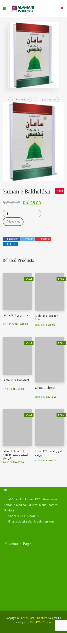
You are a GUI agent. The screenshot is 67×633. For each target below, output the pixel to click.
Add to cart (13, 221)
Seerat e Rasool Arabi (16, 380)
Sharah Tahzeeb (45, 387)
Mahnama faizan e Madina (46, 317)
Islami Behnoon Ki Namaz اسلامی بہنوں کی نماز (15, 454)
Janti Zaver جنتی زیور (15, 315)
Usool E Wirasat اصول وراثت (48, 453)
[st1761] (33, 141)
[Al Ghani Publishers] (22, 8)
